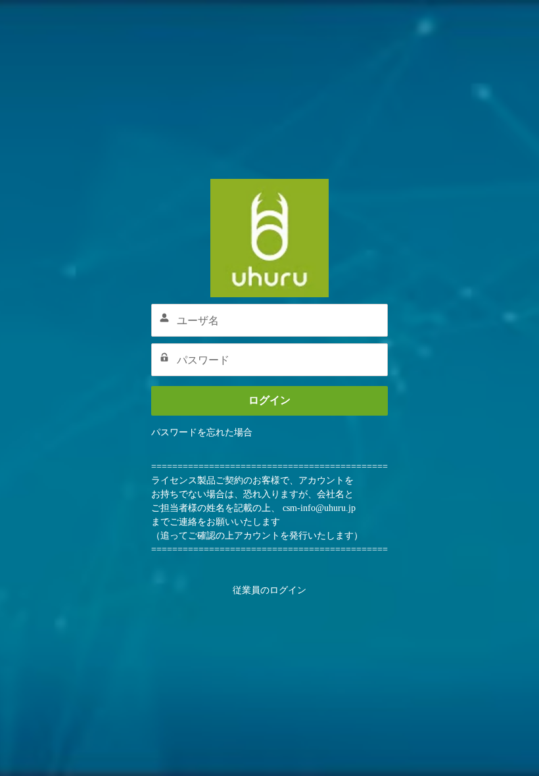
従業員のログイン (269, 590)
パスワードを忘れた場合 (201, 432)
